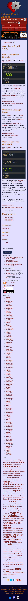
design (6, 482)
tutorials (21, 562)
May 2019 (8, 373)
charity (9, 473)
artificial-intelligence (8, 469)
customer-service (6, 479)
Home (3, 19)
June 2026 (8, 298)
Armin (7, 270)
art (20, 467)
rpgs (19, 542)
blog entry (18, 88)
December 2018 (9, 378)
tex (10, 562)
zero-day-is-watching (11, 574)
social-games (5, 551)
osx (16, 523)
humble (12, 501)
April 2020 (8, 357)
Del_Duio (8, 273)
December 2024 (9, 307)
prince (17, 530)
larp (16, 508)
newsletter (12, 520)
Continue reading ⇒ (8, 101)
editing (4, 490)
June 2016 (8, 416)
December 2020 (9, 350)
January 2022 (9, 336)
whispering (17, 566)
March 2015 (5, 228)
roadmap (14, 532)
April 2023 (8, 324)
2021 (13, 460)
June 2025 (8, 302)
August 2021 (9, 342)
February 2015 (9, 439)
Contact (12, 26)
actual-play (16, 462)
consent (17, 475)
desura (12, 482)
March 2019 (8, 374)
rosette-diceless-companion (12, 540)
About (4, 26)
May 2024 (8, 311)
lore (9, 510)
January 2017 (9, 409)
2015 (10, 42)
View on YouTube (10, 285)
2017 (11, 460)
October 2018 (9, 381)
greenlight (7, 103)
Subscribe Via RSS (10, 282)
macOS (7, 513)
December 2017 (9, 394)
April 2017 (8, 405)
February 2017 (9, 408)
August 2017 (9, 399)
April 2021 (8, 346)
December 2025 (9, 301)
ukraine (9, 564)
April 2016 (8, 419)
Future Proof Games (9, 15)
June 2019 (8, 371)
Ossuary (20, 119)
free (21, 492)
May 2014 (8, 450)
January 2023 (9, 326)
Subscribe (7, 252)
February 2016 (9, 422)
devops (20, 484)
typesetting (5, 564)
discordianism (17, 486)
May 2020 (8, 356)
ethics (11, 490)
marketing (13, 103)
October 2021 (9, 339)
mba (4, 518)
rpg (16, 542)
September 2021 (9, 340)
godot (5, 497)
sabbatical (5, 544)
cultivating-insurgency (13, 477)
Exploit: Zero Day (12, 19)
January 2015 (9, 440)
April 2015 (8, 436)
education (8, 490)
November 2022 (9, 328)
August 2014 (9, 446)
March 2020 (8, 359)
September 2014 (9, 444)
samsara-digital (7, 546)
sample (14, 544)
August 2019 (9, 369)
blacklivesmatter (6, 471)
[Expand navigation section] (25, 19)
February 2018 (9, 391)
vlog (10, 566)
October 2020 (9, 352)
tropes (18, 562)
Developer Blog (12, 22)
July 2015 (8, 432)
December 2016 (9, 411)
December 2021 (9, 338)
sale (10, 544)
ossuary (18, 103)
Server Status (19, 593)
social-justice (11, 551)
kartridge (20, 506)
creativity (5, 477)
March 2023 (8, 325)
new (8, 520)
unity (12, 564)
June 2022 (8, 332)
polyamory (18, 528)
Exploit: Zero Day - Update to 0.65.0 (14, 257)
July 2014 (8, 447)
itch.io (13, 506)
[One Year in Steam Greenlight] (14, 164)
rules (21, 542)
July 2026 (8, 297)
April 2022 (8, 333)
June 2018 (8, 387)
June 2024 (8, 309)
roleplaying (19, 532)
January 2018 (9, 392)
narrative (5, 520)
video (7, 566)
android (20, 464)
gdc (19, 495)
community (17, 473)
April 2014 (8, 451)
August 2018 (9, 384)
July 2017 (8, 401)
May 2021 (8, 345)
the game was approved (9, 95)
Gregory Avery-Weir (10, 274)
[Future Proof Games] (14, 7)
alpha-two (8, 464)
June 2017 (8, 402)
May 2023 (8, 322)
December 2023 (9, 317)
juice (18, 506)
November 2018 (9, 380)
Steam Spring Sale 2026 (11, 263)
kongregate (9, 508)
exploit (16, 490)
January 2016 (9, 423)
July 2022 (8, 331)
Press (21, 26)
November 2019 (9, 364)
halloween (22, 497)
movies (22, 518)
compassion (5, 475)
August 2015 (9, 430)
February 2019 (9, 376)
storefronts (12, 555)
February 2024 (9, 314)
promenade (21, 530)
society (15, 551)
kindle (5, 508)
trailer (14, 562)
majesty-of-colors (12, 514)
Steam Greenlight (16, 182)
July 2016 (8, 415)
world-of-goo (5, 569)
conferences (11, 475)
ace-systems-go (10, 462)
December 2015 (9, 425)
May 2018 (8, 388)
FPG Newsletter (19, 29)
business (14, 471)
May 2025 (8, 304)
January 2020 (9, 362)
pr (22, 528)
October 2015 (9, 428)
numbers (16, 520)
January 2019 (9, 377)
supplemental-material (9, 557)
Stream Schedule (7, 29)
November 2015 (9, 426)
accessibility (17, 460)
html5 (21, 499)
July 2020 (8, 353)
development (9, 484)
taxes (18, 559)
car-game (22, 471)
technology (6, 562)
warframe (13, 566)
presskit (11, 530)
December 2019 (9, 363)
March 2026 (8, 300)
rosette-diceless (13, 536)
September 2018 (9, 383)
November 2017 (9, 395)
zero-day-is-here (13, 572)
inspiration (5, 506)
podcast (7, 527)
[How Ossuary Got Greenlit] (13, 73)
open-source (21, 520)
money (17, 207)
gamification (16, 495)
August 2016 (9, 414)
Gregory (9, 60)
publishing (6, 532)
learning (19, 508)
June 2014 (8, 449)
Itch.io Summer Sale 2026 (12, 261)
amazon (16, 464)
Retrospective (5, 61)
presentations (6, 530)
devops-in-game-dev (8, 486)
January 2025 (9, 305)
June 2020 (8, 354)
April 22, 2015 (9, 220)
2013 (4, 460)
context (21, 475)
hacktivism (18, 497)
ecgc (21, 488)
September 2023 (9, 318)
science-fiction (14, 546)
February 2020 (9, 360)
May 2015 (5, 235)
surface (17, 557)
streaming (19, 555)
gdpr (21, 495)
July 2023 (8, 319)
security (16, 549)
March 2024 (8, 312)
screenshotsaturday (8, 549)
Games (21, 19)
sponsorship (10, 553)
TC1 (7, 272)
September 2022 (9, 329)
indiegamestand (11, 504)
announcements (11, 466)
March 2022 (8, 335)
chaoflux (5, 473)
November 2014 (9, 443)
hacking (14, 497)
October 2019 (9, 366)
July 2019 (8, 370)
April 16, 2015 (9, 219)
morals (15, 518)
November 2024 (9, 308)
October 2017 (9, 397)
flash (13, 492)
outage (12, 525)
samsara (18, 544)
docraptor (11, 488)
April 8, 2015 (9, 217)
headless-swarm (11, 499)
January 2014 (9, 454)
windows (21, 566)
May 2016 (8, 418)
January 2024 (9, 315)
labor (12, 508)
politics (14, 528)
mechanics (7, 518)
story (15, 555)
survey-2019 (6, 559)
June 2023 (8, 321)
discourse (6, 488)
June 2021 (8, 343)
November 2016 (9, 412)
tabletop (12, 559)
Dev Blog (6, 42)
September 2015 (9, 429)
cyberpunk (19, 479)
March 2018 (8, 390)
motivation (19, 518)
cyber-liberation (13, 479)
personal (15, 525)
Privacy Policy (9, 593)
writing (9, 569)
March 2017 (8, 406)
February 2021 (9, 347)
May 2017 (8, 404)
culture (21, 477)
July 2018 (8, 385)
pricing (15, 530)
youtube (12, 569)
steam (21, 103)
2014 (6, 460)
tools (12, 562)
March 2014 (8, 453)
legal (22, 508)
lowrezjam (17, 510)
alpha (21, 462)
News (21, 60)
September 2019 (9, 367)
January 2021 (9, 349)
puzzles (10, 532)
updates (18, 564)
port (21, 528)
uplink (4, 566)
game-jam (10, 495)
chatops (12, 473)
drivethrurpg (16, 488)
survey (20, 557)
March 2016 (8, 421)
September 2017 (9, 398)
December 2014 (9, 442)
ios (8, 506)
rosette (7, 534)
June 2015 (8, 433)
